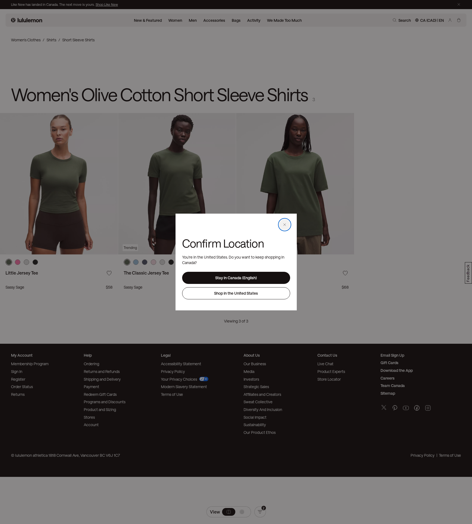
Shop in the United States (236, 293)
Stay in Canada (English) (236, 277)
